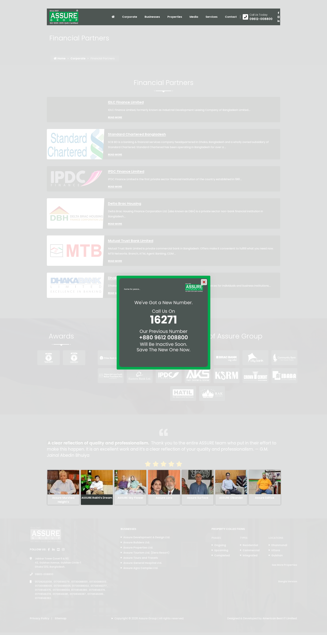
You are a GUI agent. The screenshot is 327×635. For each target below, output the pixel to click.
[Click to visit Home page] (113, 17)
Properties (174, 17)
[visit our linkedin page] (278, 21)
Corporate (129, 17)
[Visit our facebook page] (278, 13)
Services (211, 17)
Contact (231, 17)
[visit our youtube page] (278, 17)
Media (194, 17)
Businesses (152, 17)
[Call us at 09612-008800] (257, 17)
